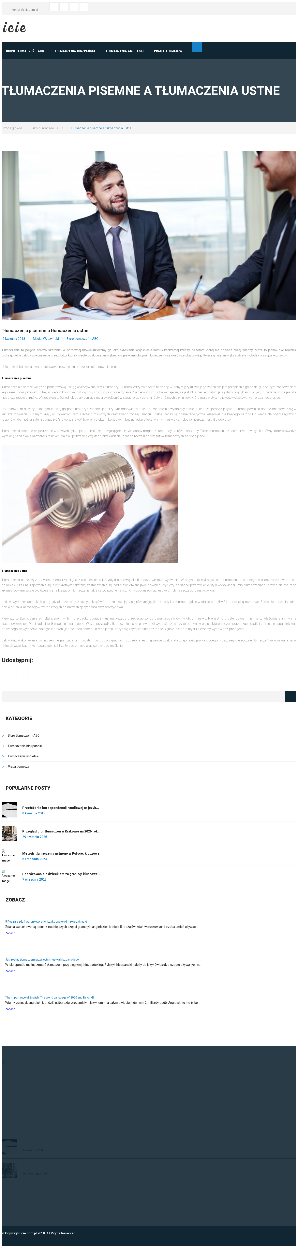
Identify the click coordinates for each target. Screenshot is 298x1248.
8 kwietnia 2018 (33, 813)
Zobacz (10, 933)
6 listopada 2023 (34, 859)
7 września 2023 (34, 879)
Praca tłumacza (168, 51)
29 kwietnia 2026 (34, 837)
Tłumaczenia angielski (124, 51)
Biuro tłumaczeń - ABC (25, 51)
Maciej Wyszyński (46, 339)
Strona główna (12, 128)
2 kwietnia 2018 (14, 339)
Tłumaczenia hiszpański (74, 51)
